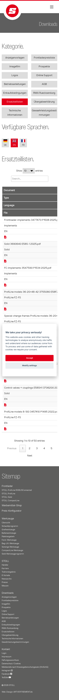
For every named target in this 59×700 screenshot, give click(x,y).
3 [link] (37, 448)
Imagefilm (14, 66)
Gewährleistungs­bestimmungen (15, 642)
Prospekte (44, 66)
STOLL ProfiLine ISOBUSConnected (17, 490)
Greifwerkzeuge (8, 530)
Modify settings (29, 365)
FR (23, 145)
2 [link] (29, 448)
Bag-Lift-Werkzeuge (10, 543)
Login (4, 653)
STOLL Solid (7, 497)
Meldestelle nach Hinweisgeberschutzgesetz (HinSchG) (25, 667)
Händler (5, 565)
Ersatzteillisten (15, 101)
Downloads (8, 593)
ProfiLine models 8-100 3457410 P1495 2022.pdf (31, 411)
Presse (5, 582)
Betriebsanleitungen (15, 84)
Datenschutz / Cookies (11, 664)
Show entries (29, 171)
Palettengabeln (8, 537)
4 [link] (44, 448)
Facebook (6, 674)
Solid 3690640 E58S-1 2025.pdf (22, 244)
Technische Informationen (14, 112)
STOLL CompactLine (10, 501)
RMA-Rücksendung (10, 628)
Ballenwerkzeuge (9, 533)
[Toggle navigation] (52, 7)
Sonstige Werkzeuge (10, 547)
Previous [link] (11, 448)
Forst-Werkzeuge (9, 540)
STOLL (5, 561)
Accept (29, 358)
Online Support (44, 75)
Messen (5, 586)
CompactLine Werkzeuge (12, 550)
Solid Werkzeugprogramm (13, 554)
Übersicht (6, 523)
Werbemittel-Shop (12, 505)
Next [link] (29, 455)
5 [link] (51, 448)
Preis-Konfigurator (11, 511)
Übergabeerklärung (44, 101)
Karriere (5, 568)
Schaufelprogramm (10, 526)
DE (5, 145)
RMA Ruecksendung (44, 93)
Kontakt (6, 649)
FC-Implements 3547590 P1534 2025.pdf (27, 268)
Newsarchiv (7, 579)
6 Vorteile (6, 575)
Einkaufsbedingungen (14, 93)
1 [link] (22, 448)
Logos (14, 75)
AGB (44, 84)
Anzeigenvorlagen (14, 57)
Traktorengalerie (8, 572)
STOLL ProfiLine (8, 494)
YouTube (5, 677)
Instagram (6, 671)
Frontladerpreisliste (44, 57)
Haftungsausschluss (10, 660)
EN (14, 145)
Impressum (6, 657)
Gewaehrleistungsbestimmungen (44, 112)
